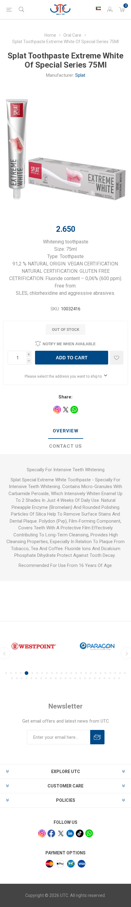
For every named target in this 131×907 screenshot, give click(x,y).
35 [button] (56, 678)
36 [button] (61, 678)
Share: (65, 397)
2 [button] (11, 673)
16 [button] (81, 673)
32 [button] (41, 678)
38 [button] (70, 678)
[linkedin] (70, 833)
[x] (61, 833)
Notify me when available (69, 344)
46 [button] (109, 678)
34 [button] (51, 678)
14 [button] (71, 673)
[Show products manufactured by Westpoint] (33, 646)
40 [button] (80, 678)
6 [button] (32, 673)
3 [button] (16, 673)
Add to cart (71, 357)
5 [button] (26, 673)
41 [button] (85, 678)
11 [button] (57, 673)
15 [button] (76, 673)
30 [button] (31, 678)
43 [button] (95, 678)
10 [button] (52, 673)
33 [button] (46, 678)
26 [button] (12, 678)
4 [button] (21, 673)
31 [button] (36, 678)
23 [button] (115, 673)
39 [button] (75, 678)
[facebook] (51, 833)
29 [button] (26, 678)
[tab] (65, 431)
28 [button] (22, 678)
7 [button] (37, 673)
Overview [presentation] (66, 431)
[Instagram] (42, 833)
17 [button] (86, 673)
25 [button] (125, 673)
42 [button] (90, 678)
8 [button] (42, 673)
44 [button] (100, 678)
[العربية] (98, 8)
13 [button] (66, 673)
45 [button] (104, 678)
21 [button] (105, 673)
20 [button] (100, 673)
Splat (80, 75)
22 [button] (110, 673)
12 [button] (61, 673)
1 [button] (6, 673)
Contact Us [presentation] (65, 446)
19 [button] (96, 673)
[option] (34, 646)
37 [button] (65, 678)
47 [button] (114, 678)
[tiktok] (79, 833)
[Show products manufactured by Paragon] (97, 646)
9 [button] (47, 673)
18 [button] (91, 673)
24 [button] (120, 673)
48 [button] (119, 678)
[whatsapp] (89, 833)
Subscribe (97, 737)
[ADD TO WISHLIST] (116, 358)
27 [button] (17, 678)
